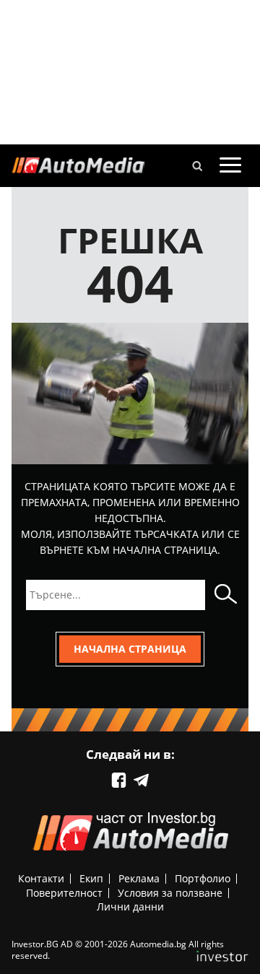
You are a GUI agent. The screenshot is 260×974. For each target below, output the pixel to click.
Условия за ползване (170, 893)
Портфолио (202, 878)
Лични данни (130, 906)
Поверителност (64, 893)
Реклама (139, 878)
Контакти (41, 878)
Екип (91, 878)
